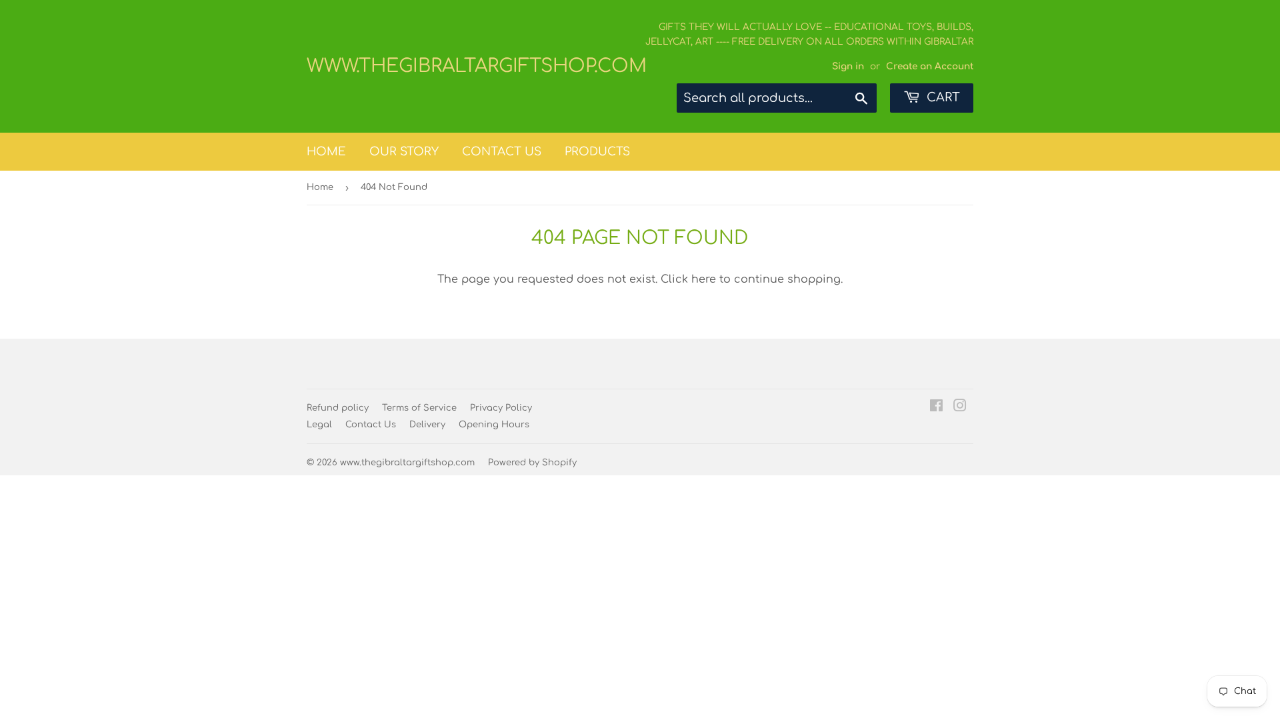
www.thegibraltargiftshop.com (473, 66)
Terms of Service (419, 408)
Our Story (404, 151)
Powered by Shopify (532, 462)
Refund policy (338, 408)
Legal (319, 424)
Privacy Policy (501, 408)
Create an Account (929, 66)
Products (597, 151)
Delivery (427, 424)
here (703, 279)
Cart (941, 97)
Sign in (848, 66)
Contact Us (501, 151)
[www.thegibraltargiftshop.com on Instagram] (960, 407)
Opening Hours (494, 424)
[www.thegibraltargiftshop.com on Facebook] (936, 407)
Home (326, 151)
